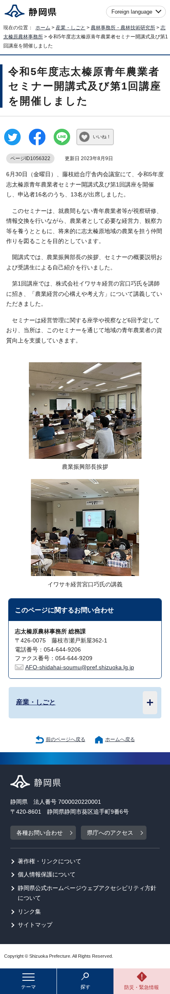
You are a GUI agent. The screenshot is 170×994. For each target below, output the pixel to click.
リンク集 (29, 912)
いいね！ (102, 136)
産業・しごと (70, 28)
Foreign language (131, 12)
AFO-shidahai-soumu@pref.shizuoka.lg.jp (79, 667)
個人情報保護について (47, 874)
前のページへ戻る (65, 739)
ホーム (42, 28)
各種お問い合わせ (40, 833)
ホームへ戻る (120, 739)
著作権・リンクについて (49, 861)
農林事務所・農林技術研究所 (123, 28)
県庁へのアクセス (110, 833)
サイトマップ (35, 925)
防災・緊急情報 (141, 987)
